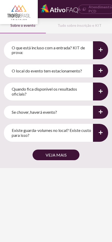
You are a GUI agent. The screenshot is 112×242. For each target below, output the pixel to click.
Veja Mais (56, 154)
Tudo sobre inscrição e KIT (80, 25)
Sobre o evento (22, 25)
